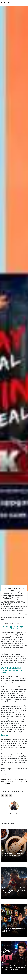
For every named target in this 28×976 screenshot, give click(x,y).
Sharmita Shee (14, 813)
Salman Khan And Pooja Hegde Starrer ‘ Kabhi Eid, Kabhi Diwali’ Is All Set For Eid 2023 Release (14, 781)
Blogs (3, 850)
